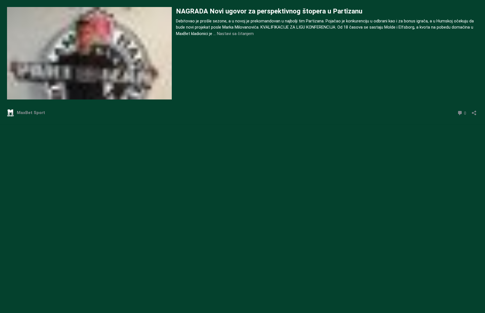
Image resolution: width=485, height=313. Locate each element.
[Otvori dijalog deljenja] (474, 111)
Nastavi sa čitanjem (235, 33)
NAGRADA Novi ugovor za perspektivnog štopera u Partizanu (269, 11)
